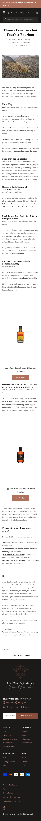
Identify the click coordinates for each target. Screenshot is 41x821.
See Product (20, 377)
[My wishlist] (32, 12)
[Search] (5, 19)
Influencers (26, 739)
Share (21, 655)
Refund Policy (8, 743)
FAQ (4, 732)
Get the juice (27, 716)
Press (24, 765)
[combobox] (20, 19)
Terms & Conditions (10, 785)
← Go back (5, 649)
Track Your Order (9, 746)
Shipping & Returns (10, 739)
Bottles (5, 758)
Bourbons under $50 (17, 623)
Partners (25, 732)
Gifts (4, 765)
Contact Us (7, 735)
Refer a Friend (27, 743)
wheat (14, 128)
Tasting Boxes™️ (9, 761)
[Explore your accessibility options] (4, 808)
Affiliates (25, 735)
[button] (4, 12)
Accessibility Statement (11, 797)
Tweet (14, 655)
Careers (25, 761)
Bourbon (5, 110)
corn (33, 116)
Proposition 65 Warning (11, 801)
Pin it (28, 655)
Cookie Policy (8, 793)
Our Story (25, 758)
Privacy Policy (8, 789)
